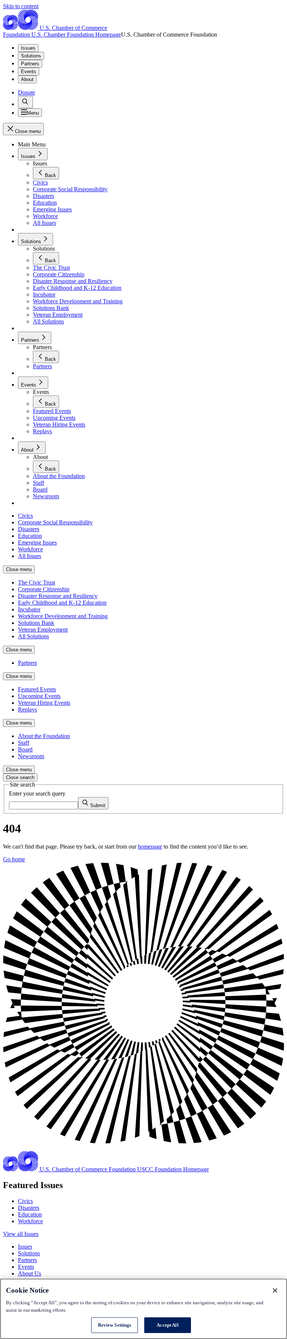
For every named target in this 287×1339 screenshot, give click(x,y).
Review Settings (115, 1325)
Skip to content (20, 6)
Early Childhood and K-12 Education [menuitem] (62, 602)
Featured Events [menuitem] (37, 689)
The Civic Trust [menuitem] (36, 582)
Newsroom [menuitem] (31, 756)
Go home (14, 859)
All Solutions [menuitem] (33, 636)
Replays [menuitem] (27, 709)
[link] (25, 102)
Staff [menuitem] (23, 743)
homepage (150, 846)
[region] (143, 1308)
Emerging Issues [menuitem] (37, 542)
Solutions (31, 56)
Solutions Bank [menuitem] (36, 623)
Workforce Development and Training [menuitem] (63, 616)
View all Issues (20, 1234)
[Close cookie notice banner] (275, 1290)
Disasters (28, 1208)
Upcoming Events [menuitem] (39, 696)
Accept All (167, 1325)
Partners (30, 63)
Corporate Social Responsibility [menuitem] (55, 522)
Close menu (19, 569)
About (27, 79)
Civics (25, 1201)
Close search (20, 777)
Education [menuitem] (30, 536)
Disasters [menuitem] (28, 529)
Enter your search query (37, 793)
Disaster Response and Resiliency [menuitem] (58, 596)
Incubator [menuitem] (29, 609)
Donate (26, 92)
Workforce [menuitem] (30, 549)
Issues (28, 48)
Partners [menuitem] (27, 663)
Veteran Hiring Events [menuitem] (44, 703)
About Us (29, 1273)
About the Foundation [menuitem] (44, 736)
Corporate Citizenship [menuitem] (44, 589)
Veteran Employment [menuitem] (43, 629)
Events (28, 71)
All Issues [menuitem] (29, 556)
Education (30, 1214)
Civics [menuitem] (25, 515)
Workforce (30, 1221)
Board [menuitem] (25, 749)
